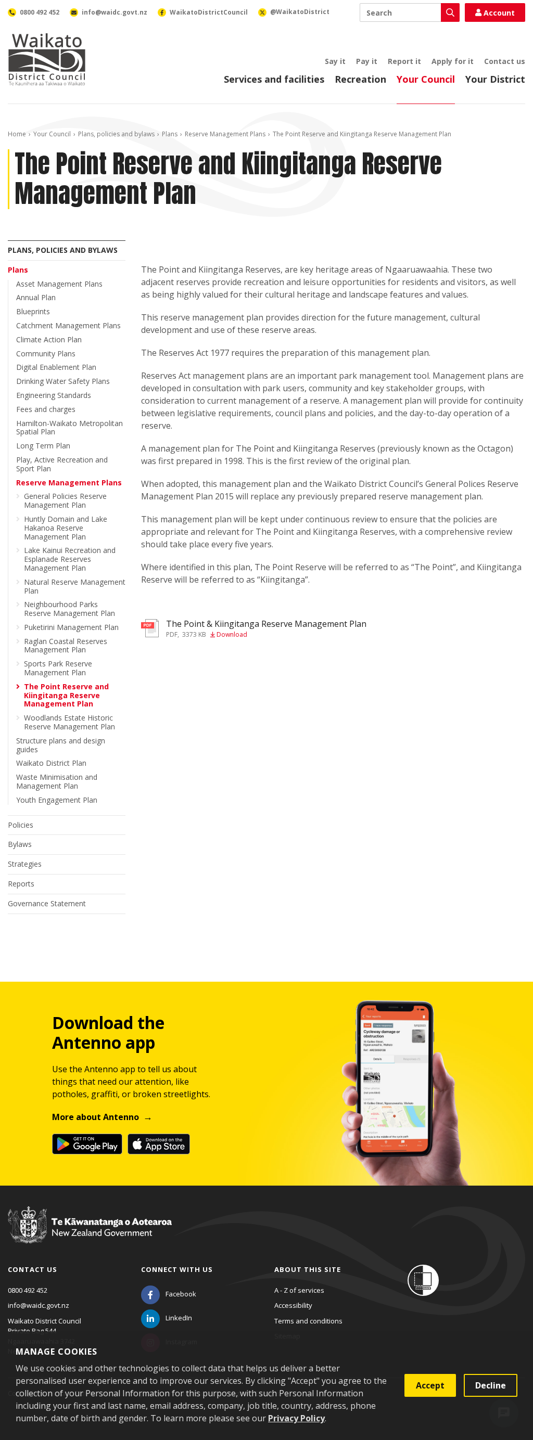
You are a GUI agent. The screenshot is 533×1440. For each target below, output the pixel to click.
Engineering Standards (53, 395)
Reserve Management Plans (225, 134)
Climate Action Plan (49, 339)
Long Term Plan (43, 446)
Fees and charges (45, 409)
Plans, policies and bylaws (116, 134)
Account (499, 13)
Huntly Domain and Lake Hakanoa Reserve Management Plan (65, 528)
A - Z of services (299, 1290)
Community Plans (45, 353)
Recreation (360, 79)
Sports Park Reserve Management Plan (58, 668)
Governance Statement (47, 903)
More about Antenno (95, 1117)
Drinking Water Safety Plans (63, 381)
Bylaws (20, 844)
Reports (21, 884)
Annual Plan (36, 297)
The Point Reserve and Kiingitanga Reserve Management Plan (66, 695)
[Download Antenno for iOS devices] (159, 1144)
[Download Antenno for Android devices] (87, 1144)
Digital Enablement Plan (56, 367)
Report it (404, 61)
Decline (490, 1385)
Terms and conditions (308, 1321)
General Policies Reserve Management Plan (65, 500)
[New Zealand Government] (90, 1235)
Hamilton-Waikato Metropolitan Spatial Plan (69, 427)
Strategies (25, 864)
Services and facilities (274, 79)
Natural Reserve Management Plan (74, 586)
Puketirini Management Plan (71, 627)
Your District (495, 79)
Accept (430, 1385)
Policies (20, 825)
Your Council (426, 79)
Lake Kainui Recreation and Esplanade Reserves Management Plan (70, 559)
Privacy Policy (296, 1418)
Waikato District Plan (51, 763)
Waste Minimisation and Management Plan (56, 781)
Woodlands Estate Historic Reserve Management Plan (69, 722)
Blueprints (33, 311)
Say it (335, 61)
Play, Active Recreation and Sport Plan (62, 464)
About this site (307, 1269)
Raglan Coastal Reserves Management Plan (65, 645)
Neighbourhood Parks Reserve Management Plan (69, 608)
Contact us (504, 61)
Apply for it (453, 61)
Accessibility (293, 1305)
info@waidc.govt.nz (38, 1305)
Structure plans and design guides (60, 745)
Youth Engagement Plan (56, 800)
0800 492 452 (27, 1290)
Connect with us (177, 1269)
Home (17, 134)
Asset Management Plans (59, 284)
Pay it (366, 61)
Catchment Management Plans (68, 325)
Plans (169, 134)
